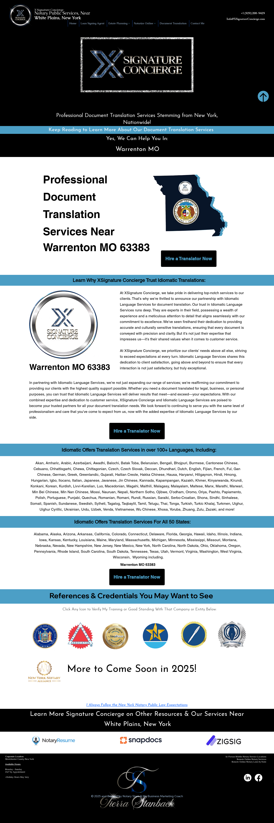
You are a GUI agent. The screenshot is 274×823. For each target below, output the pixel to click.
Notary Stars (131, 796)
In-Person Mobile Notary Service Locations (246, 756)
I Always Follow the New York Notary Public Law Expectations (137, 705)
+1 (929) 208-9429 (253, 13)
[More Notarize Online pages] (155, 23)
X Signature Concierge (48, 10)
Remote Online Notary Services (251, 759)
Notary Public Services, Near (62, 13)
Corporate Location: (14, 756)
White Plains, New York (57, 18)
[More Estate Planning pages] (129, 23)
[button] (246, 106)
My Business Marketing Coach (163, 796)
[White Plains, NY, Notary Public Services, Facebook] (258, 777)
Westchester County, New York (19, 759)
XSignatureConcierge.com (249, 19)
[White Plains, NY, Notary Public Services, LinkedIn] (247, 777)
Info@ (230, 19)
